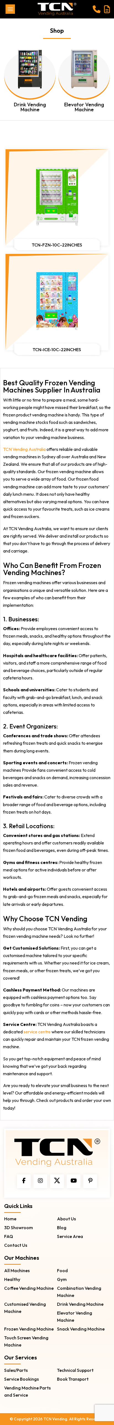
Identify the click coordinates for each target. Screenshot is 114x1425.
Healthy (12, 1279)
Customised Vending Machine (25, 1307)
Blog (61, 1227)
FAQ (8, 1236)
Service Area (70, 1236)
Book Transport (73, 1379)
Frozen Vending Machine (29, 1329)
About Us (66, 1218)
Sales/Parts (16, 1370)
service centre (37, 1031)
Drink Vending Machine (80, 1304)
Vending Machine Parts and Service (27, 1391)
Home (10, 1218)
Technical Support (75, 1370)
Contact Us (15, 1245)
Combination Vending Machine (79, 1291)
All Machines (17, 1270)
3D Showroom (18, 1227)
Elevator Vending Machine (74, 1316)
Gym (62, 1279)
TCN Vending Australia (24, 449)
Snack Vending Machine (81, 1329)
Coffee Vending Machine (29, 1288)
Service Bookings (21, 1379)
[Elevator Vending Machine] (84, 74)
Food (62, 1270)
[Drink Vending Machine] (30, 74)
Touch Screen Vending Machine (26, 1341)
